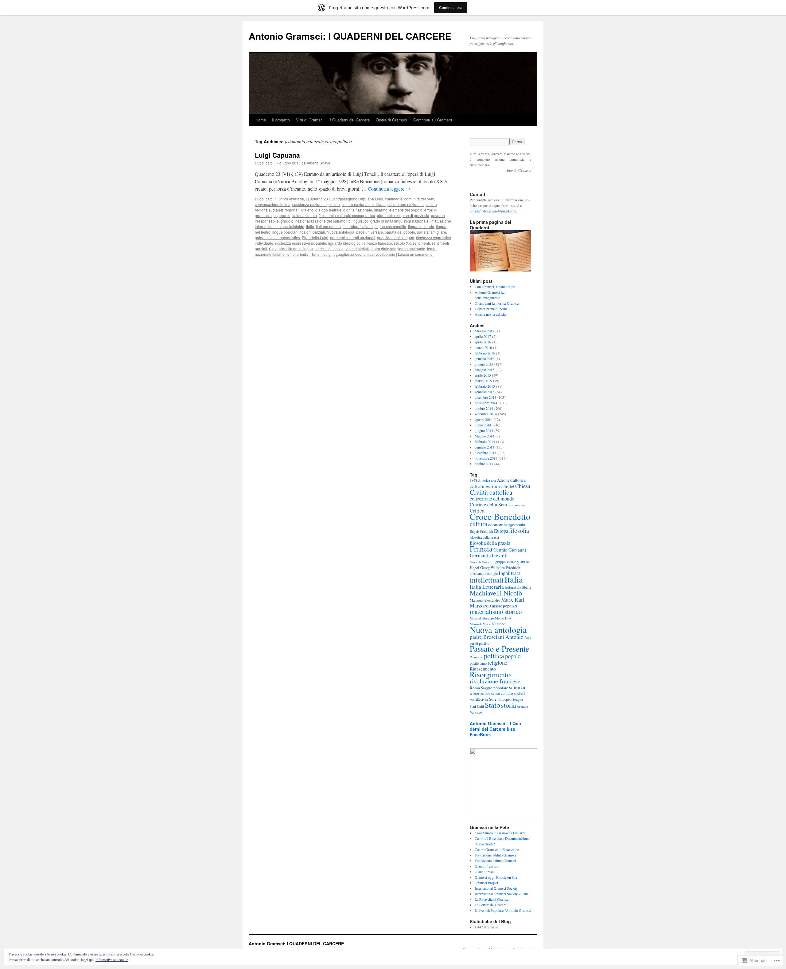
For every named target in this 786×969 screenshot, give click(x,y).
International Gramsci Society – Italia (501, 893)
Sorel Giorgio (500, 699)
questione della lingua (395, 237)
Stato (273, 248)
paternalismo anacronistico (277, 237)
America (484, 480)
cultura (334, 204)
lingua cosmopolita (390, 226)
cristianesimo (516, 505)
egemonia (516, 525)
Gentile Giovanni (509, 550)
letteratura (513, 587)
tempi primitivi (297, 254)
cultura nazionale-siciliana (364, 204)
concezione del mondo (492, 498)
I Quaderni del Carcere (350, 120)
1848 (473, 480)
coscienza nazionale (309, 204)
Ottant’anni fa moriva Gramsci (497, 303)
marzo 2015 (483, 380)
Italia (310, 226)
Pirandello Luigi (315, 237)
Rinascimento (483, 669)
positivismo (478, 663)
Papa (527, 637)
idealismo (477, 573)
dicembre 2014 (485, 397)
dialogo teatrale (328, 209)
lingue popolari (285, 232)
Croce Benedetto (500, 516)
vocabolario (385, 254)
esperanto (282, 215)
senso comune (502, 693)
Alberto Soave (318, 162)
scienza (517, 687)
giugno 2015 (484, 364)
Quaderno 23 (317, 198)
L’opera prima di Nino (491, 308)
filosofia (519, 530)
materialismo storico (496, 611)
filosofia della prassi (484, 537)
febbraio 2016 (485, 352)
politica (494, 655)
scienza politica (480, 693)
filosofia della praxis (490, 543)
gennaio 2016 (484, 358)
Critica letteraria (291, 198)
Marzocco (480, 605)
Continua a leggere (389, 188)
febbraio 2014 (485, 441)
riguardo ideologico (344, 243)
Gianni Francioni (487, 866)
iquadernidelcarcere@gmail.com (493, 210)
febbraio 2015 (485, 386)
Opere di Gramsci (391, 120)
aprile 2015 (483, 375)
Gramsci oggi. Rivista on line (496, 877)
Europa (501, 531)
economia (497, 524)
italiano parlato (328, 226)
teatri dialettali (357, 248)
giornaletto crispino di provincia (403, 215)
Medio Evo (503, 618)
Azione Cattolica (511, 480)
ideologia (491, 573)
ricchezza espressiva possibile (300, 243)
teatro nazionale (411, 248)
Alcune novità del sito (491, 314)
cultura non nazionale (405, 204)
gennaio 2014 (484, 447)
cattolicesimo (484, 486)
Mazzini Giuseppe (482, 618)
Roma (475, 687)
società (519, 693)
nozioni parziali (312, 232)
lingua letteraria (421, 226)
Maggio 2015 (484, 369)
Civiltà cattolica (491, 492)
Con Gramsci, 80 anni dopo (495, 286)
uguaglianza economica (353, 254)
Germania (480, 555)
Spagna (517, 699)
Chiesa (522, 486)
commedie (394, 198)
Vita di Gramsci (310, 120)
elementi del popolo (405, 209)
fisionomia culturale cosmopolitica (347, 215)
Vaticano (476, 712)
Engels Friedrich (481, 531)
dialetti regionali (286, 209)
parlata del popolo (400, 232)
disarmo (380, 209)
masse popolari (504, 606)
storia (508, 705)
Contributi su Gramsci (432, 120)
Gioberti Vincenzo (482, 562)
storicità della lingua (296, 248)
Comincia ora (450, 7)
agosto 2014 (483, 419)
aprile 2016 (483, 341)
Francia (481, 549)
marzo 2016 (483, 347)
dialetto (307, 209)
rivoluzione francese (495, 681)
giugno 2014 (484, 430)
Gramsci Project (486, 882)
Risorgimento (490, 674)
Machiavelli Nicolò (496, 592)
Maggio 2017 (484, 330)
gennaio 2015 (484, 391)
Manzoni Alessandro (485, 600)
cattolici (506, 486)
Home (260, 120)
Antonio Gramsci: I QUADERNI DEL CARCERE (350, 35)
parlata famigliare (431, 232)
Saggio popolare (494, 687)
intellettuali (487, 580)
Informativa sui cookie (111, 959)
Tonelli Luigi (321, 254)
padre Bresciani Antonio (496, 636)
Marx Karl (512, 599)
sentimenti (421, 243)
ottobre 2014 (484, 408)
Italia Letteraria (487, 586)
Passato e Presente (499, 648)
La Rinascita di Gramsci (492, 899)
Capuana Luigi (370, 198)
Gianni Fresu (484, 871)
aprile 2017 (483, 336)
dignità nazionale (357, 209)
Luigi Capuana (277, 155)
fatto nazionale (304, 215)
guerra (523, 561)
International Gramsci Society (496, 888)
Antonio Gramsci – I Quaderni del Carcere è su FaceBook (496, 729)
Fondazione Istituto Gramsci (495, 854)
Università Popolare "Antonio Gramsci (503, 910)
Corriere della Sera (488, 504)
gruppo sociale (505, 562)
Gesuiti (500, 555)
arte (493, 480)
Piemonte (476, 657)
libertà (526, 587)
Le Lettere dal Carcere (490, 904)
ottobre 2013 (484, 463)
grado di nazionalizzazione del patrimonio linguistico (324, 220)
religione (497, 662)
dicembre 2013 (485, 452)
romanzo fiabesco (377, 243)
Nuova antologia (340, 232)
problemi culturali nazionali (352, 237)
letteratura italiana (358, 226)
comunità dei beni (419, 198)
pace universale (369, 232)
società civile (479, 699)
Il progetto (281, 120)
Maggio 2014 (484, 435)
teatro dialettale (383, 248)
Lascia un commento (415, 254)
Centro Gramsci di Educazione (497, 849)
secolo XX (402, 243)
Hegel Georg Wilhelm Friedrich (495, 567)
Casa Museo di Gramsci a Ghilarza (500, 832)
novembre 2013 (486, 458)
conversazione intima (272, 204)
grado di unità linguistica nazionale (399, 220)
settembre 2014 (486, 413)
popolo (512, 656)
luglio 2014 (483, 424)
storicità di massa (329, 248)
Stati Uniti (477, 706)
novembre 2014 (486, 402)
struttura (522, 706)
